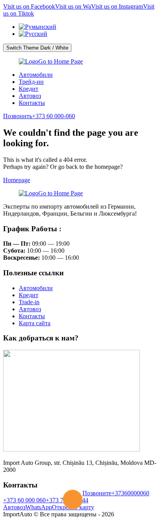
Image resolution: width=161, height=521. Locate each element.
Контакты (32, 102)
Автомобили (36, 74)
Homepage (16, 180)
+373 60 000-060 (39, 116)
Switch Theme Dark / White (37, 48)
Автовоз (30, 95)
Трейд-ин (31, 81)
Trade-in (29, 302)
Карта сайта (34, 323)
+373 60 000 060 (24, 500)
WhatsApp (38, 507)
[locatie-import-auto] (71, 449)
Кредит (28, 88)
